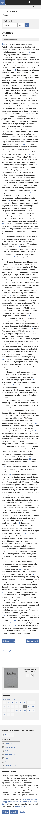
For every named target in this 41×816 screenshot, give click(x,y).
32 (5, 400)
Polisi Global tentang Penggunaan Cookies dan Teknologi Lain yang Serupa (19, 801)
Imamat (5, 7)
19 (5, 236)
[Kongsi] (33, 7)
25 (30, 315)
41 (31, 482)
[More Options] (38, 7)
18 (3, 223)
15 (31, 193)
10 (5, 129)
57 (15, 625)
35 (36, 423)
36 (36, 431)
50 (20, 569)
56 (10, 623)
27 (29, 333)
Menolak (14, 812)
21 (5, 262)
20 (19, 246)
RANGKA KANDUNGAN (9, 699)
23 (10, 295)
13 (37, 164)
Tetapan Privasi (20, 806)
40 (10, 474)
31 (33, 379)
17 (34, 208)
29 (3, 359)
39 (5, 467)
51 (33, 574)
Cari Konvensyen (8, 751)
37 (31, 446)
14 (3, 44)
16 (9, 200)
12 (29, 154)
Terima (5, 812)
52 (3, 592)
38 (30, 459)
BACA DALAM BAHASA (10, 11)
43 (5, 505)
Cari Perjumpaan (8, 747)
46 (26, 533)
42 (25, 492)
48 (5, 548)
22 (10, 282)
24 (5, 308)
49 (9, 561)
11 (24, 144)
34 (17, 413)
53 (18, 602)
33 (5, 410)
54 (5, 615)
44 (9, 513)
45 (19, 523)
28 (17, 344)
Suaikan (23, 812)
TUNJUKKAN (7, 21)
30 (5, 372)
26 (32, 328)
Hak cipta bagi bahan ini (9, 651)
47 (32, 541)
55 (15, 620)
